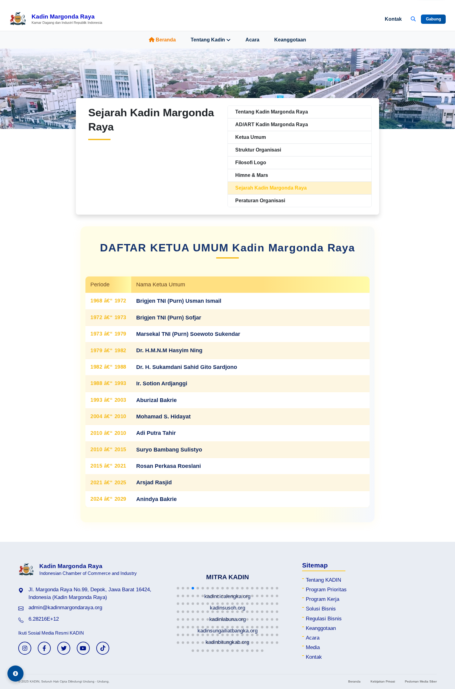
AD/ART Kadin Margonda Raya (271, 124)
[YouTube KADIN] (83, 648)
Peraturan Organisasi (260, 200)
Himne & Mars (251, 175)
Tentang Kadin (208, 39)
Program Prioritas (326, 590)
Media (313, 647)
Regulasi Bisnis (324, 619)
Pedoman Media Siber (421, 681)
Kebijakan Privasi (382, 681)
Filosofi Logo (250, 162)
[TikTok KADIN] (102, 648)
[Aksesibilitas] (15, 673)
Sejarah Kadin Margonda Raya (271, 187)
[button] (178, 588)
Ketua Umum (250, 137)
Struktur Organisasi (258, 149)
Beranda (166, 39)
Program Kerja (322, 599)
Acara (252, 39)
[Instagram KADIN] (24, 648)
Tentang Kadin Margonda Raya (271, 111)
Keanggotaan (290, 39)
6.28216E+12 (43, 619)
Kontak (393, 19)
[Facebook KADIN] (44, 648)
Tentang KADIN (323, 580)
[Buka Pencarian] (413, 19)
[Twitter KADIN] (63, 648)
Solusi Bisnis (321, 609)
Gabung (433, 19)
